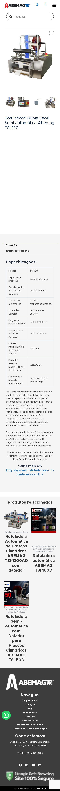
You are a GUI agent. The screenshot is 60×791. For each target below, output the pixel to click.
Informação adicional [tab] (17, 251)
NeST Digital (40, 788)
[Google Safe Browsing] (30, 776)
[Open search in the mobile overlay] (30, 16)
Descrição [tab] (11, 245)
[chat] (6, 715)
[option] (30, 61)
